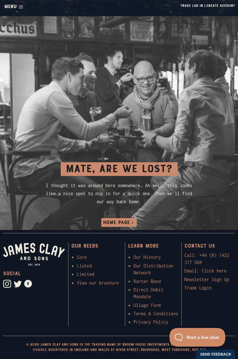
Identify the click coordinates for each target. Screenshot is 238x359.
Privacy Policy (151, 322)
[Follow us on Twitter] (18, 284)
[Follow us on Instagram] (7, 284)
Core (82, 257)
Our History (147, 257)
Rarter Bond (147, 281)
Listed (84, 265)
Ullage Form (147, 305)
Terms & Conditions (156, 313)
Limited (85, 274)
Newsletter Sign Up (206, 279)
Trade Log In (191, 5)
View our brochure (98, 282)
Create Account (220, 5)
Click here (214, 270)
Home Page (116, 222)
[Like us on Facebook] (28, 284)
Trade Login (198, 287)
